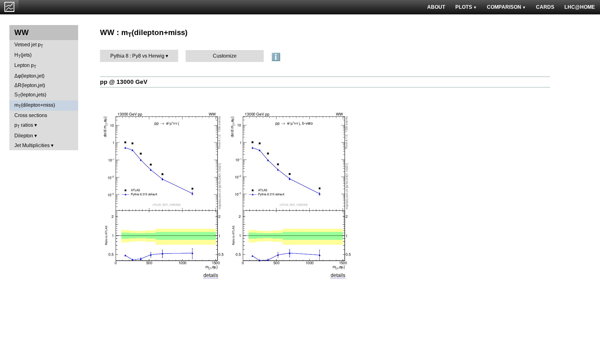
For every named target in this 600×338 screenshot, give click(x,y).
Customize (225, 56)
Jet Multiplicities (32, 145)
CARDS (545, 7)
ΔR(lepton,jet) (29, 85)
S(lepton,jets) (30, 95)
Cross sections (30, 115)
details (210, 275)
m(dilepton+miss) (34, 105)
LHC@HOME (579, 7)
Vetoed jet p (28, 45)
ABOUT (436, 7)
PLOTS (463, 7)
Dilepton (23, 135)
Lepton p (25, 66)
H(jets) (23, 55)
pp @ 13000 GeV (124, 82)
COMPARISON (504, 7)
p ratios (23, 125)
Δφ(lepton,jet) (29, 76)
